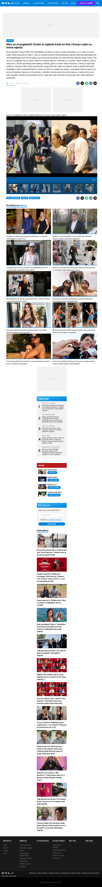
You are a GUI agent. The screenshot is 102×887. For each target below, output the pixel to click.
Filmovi (5, 848)
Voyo (5, 853)
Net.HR (65, 3)
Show (41, 465)
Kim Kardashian (13, 198)
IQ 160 (22, 850)
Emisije (26, 3)
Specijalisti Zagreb (26, 848)
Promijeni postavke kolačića (90, 873)
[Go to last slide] (9, 146)
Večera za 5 (57, 858)
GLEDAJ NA (83, 3)
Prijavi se (52, 524)
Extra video (53, 3)
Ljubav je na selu (58, 855)
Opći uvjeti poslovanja (9, 876)
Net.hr (23, 205)
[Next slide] (94, 146)
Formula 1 (23, 866)
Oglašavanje (65, 873)
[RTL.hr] (8, 3)
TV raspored (38, 3)
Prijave (74, 3)
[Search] (98, 3)
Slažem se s (51, 520)
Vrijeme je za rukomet (57, 846)
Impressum (32, 873)
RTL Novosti (44, 505)
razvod (24, 198)
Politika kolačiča (75, 873)
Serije (5, 845)
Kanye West (34, 198)
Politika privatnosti (54, 873)
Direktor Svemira (25, 864)
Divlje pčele (24, 861)
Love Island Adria (25, 845)
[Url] (95, 83)
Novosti (16, 3)
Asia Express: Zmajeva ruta (24, 854)
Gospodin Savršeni (26, 858)
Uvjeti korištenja (42, 873)
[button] (13, 188)
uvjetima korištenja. (55, 520)
